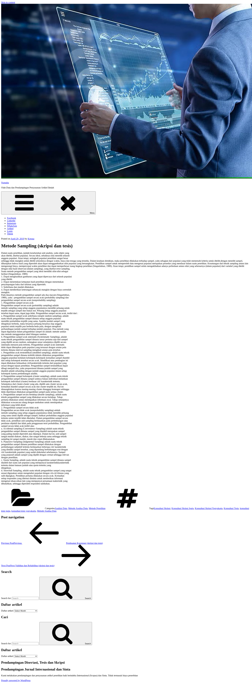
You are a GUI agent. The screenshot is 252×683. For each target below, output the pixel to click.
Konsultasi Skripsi (162, 508)
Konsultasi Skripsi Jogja (183, 508)
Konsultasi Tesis (231, 508)
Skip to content (8, 2)
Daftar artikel (7, 610)
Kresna (31, 238)
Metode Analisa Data (78, 508)
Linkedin (11, 220)
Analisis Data (61, 508)
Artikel (10, 228)
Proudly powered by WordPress (15, 680)
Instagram (11, 223)
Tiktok (10, 234)
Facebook (11, 218)
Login (10, 231)
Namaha (5, 182)
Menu (92, 213)
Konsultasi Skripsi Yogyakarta (209, 508)
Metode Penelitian (97, 508)
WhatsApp (12, 226)
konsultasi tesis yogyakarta (23, 511)
